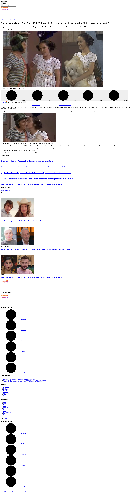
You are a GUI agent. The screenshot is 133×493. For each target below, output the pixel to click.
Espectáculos (13, 19)
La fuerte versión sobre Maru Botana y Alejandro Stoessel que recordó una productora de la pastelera (37, 179)
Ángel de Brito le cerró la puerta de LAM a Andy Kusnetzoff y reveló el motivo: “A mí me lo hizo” (36, 173)
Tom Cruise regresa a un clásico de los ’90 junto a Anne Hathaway (24, 221)
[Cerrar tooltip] (24, 102)
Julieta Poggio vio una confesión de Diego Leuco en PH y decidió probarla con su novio (31, 184)
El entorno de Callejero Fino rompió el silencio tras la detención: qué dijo (27, 161)
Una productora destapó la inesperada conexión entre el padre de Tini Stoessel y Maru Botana (34, 167)
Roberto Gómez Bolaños (6, 190)
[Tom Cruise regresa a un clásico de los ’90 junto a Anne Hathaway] (66, 206)
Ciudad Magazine (4, 19)
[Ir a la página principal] (11, 16)
